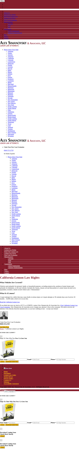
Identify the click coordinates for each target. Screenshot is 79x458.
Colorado (10, 60)
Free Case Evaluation (10, 20)
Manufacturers (8, 22)
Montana (10, 94)
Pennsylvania (12, 115)
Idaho (9, 70)
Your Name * (4, 359)
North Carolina (12, 106)
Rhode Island (12, 117)
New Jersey (11, 101)
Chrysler (10, 24)
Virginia (10, 129)
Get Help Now (4, 327)
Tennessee (11, 122)
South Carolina (12, 119)
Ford (9, 25)
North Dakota (12, 108)
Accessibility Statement (11, 384)
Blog (5, 35)
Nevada (10, 98)
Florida (10, 65)
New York (11, 105)
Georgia (10, 67)
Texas (9, 124)
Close (2, 361)
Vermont (10, 127)
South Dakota (12, 120)
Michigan (10, 87)
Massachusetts (12, 86)
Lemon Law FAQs (9, 18)
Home (2, 329)
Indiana (10, 74)
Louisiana (11, 81)
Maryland (11, 84)
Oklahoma (11, 112)
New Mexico (12, 103)
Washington (11, 131)
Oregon (10, 113)
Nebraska (10, 96)
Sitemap (6, 382)
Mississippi (11, 91)
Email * (29, 359)
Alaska (10, 53)
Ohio (9, 110)
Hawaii (10, 68)
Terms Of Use (8, 377)
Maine (10, 82)
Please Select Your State (11, 49)
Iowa (9, 75)
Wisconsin (11, 134)
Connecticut (11, 62)
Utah (9, 125)
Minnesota (11, 89)
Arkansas (10, 56)
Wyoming (11, 136)
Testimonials (7, 29)
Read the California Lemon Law (10, 302)
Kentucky (11, 79)
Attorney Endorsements (15, 33)
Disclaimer (7, 373)
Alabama (10, 51)
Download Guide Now (12, 361)
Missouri (10, 93)
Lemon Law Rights (10, 15)
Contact (6, 38)
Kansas (10, 77)
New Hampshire (13, 100)
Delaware (11, 63)
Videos (6, 36)
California (11, 58)
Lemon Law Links (10, 375)
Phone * (53, 359)
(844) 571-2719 (8, 150)
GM (9, 27)
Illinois (10, 72)
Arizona (10, 55)
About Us (7, 13)
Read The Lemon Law (11, 16)
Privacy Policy (8, 378)
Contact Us (7, 380)
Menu (2, 1)
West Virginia (12, 132)
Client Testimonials (13, 31)
